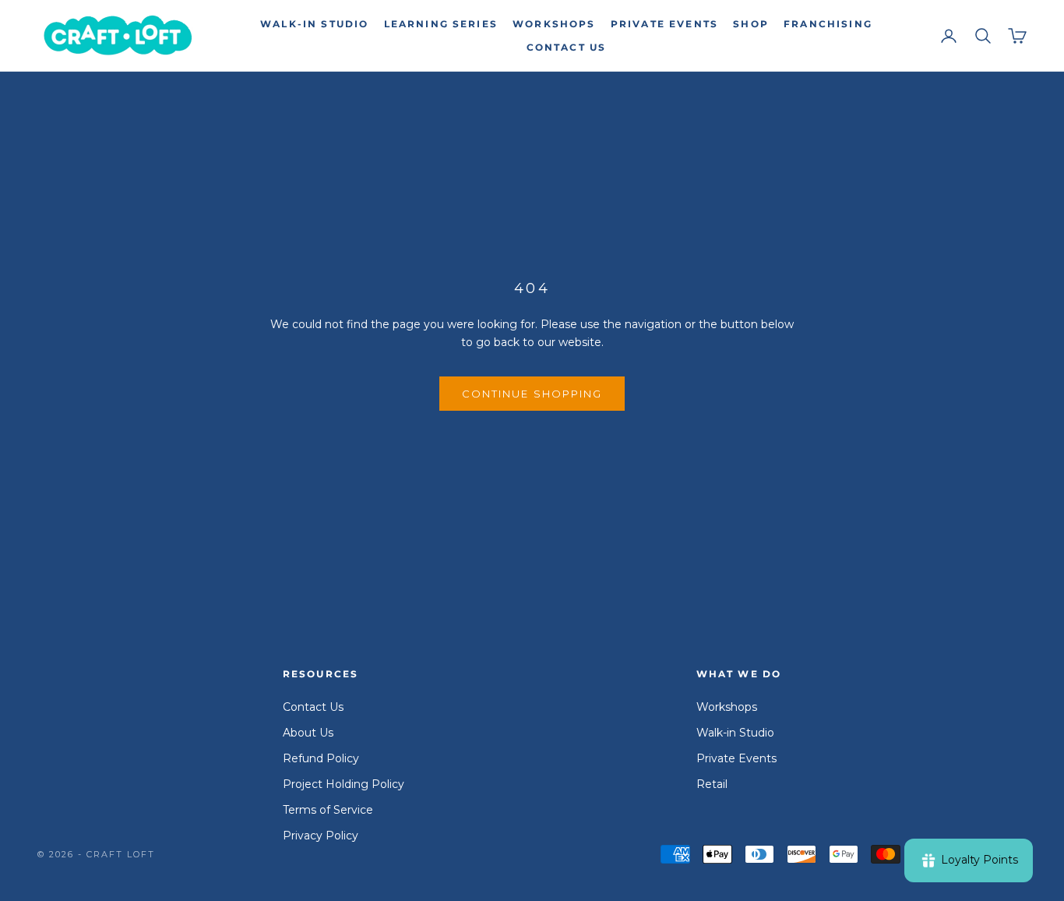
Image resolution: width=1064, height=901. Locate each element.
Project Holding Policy (343, 784)
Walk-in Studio (314, 24)
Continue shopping (532, 393)
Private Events (664, 24)
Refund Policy (321, 758)
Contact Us (567, 47)
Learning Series (441, 24)
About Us (308, 733)
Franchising (828, 24)
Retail (712, 784)
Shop (751, 24)
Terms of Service (328, 810)
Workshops (554, 24)
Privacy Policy (320, 836)
